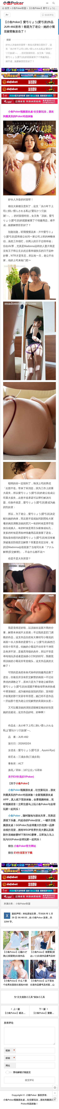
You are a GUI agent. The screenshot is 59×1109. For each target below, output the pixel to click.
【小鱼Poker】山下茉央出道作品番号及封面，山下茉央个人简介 (42, 984)
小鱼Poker (14, 790)
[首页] (54, 1087)
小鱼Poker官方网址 (25, 846)
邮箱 (10, 1058)
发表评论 (49, 15)
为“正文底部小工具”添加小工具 (29, 997)
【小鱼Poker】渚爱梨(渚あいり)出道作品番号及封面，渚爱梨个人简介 (42, 956)
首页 (7, 8)
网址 (8, 1065)
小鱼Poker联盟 (18, 8)
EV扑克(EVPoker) (23, 776)
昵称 (10, 1050)
